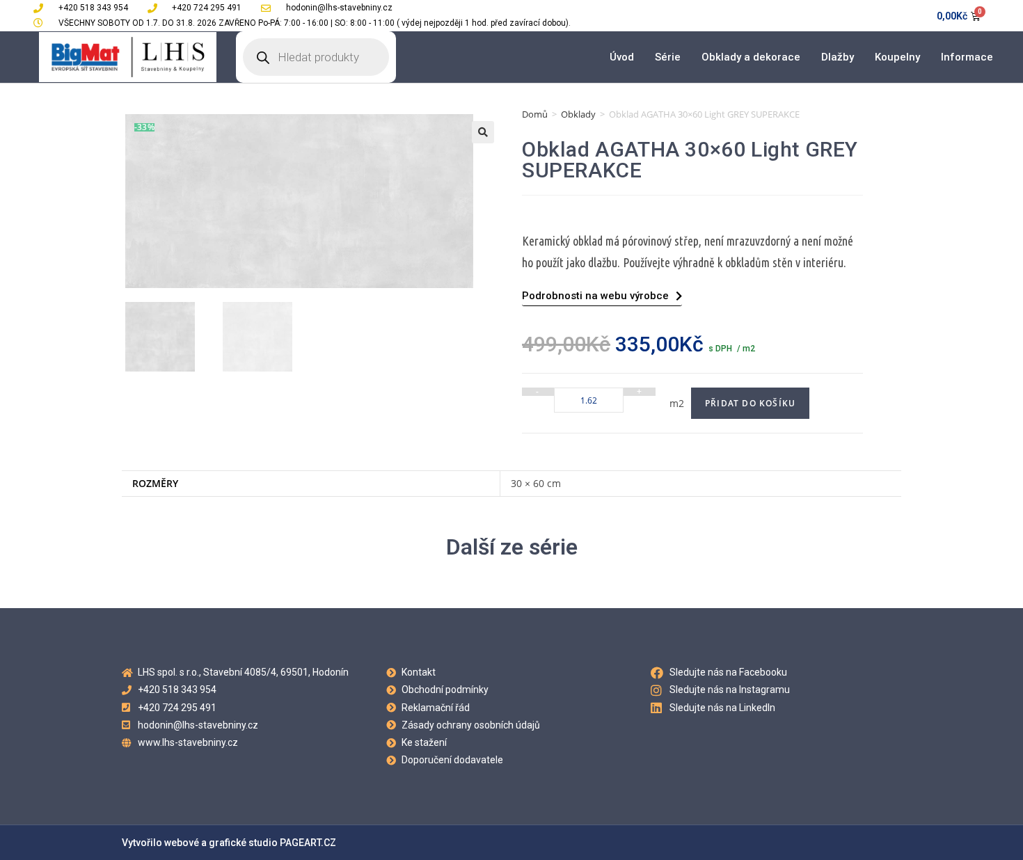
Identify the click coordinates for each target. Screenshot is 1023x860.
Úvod (622, 57)
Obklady (578, 114)
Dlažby (837, 57)
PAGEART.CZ (308, 842)
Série (668, 57)
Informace (967, 57)
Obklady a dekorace (750, 57)
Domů (535, 114)
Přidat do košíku (750, 403)
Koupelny (897, 57)
